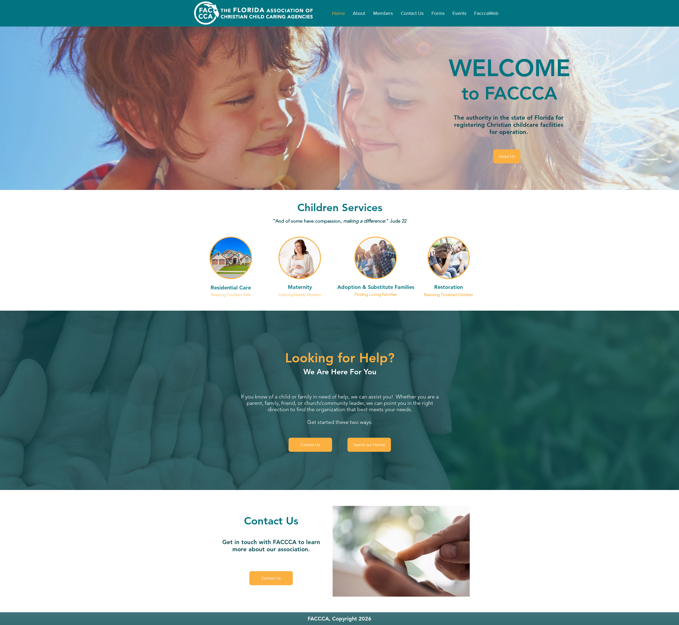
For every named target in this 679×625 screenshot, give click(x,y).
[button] (383, 13)
